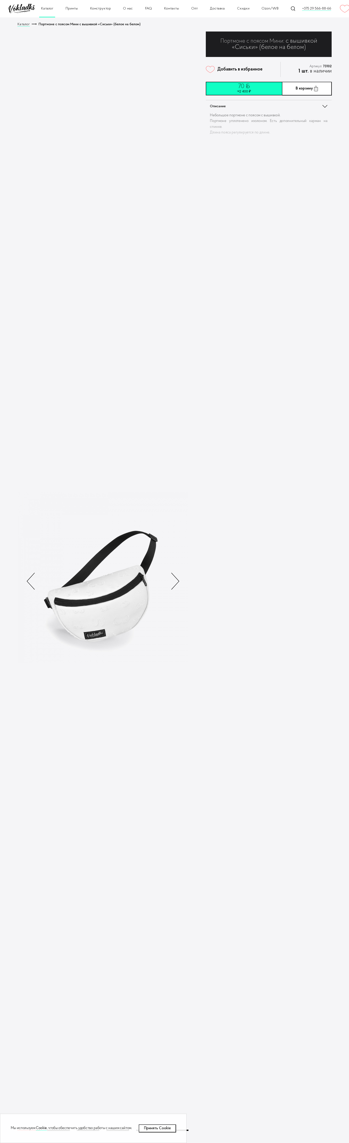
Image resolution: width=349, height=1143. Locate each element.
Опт (194, 9)
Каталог (47, 9)
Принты (71, 9)
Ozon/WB (270, 9)
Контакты (171, 9)
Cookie (41, 1128)
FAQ (148, 9)
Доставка (217, 9)
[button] (175, 581)
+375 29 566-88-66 (316, 9)
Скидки (243, 9)
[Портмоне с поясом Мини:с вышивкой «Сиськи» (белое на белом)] (103, 578)
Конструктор (100, 9)
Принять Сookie (157, 1128)
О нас (128, 9)
